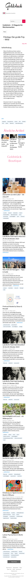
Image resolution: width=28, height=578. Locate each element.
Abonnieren (9, 567)
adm (2, 118)
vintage (20, 326)
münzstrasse (21, 553)
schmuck (22, 216)
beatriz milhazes (6, 512)
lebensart (12, 123)
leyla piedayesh (17, 474)
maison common (6, 436)
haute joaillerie (6, 214)
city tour (5, 288)
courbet (4, 212)
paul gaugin (5, 516)
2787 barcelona (6, 551)
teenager (21, 288)
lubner (16, 553)
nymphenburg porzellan (8, 438)
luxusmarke (5, 216)
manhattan (10, 288)
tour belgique (14, 326)
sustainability (6, 218)
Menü (4, 31)
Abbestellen (15, 567)
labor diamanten (14, 214)
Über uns (9, 569)
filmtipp (23, 121)
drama (16, 121)
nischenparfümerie (15, 555)
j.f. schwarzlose (6, 553)
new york (16, 288)
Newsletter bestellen (10, 13)
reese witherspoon (19, 123)
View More (14, 561)
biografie (4, 121)
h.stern (20, 212)
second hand (14, 324)
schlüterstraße (19, 516)
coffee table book (20, 512)
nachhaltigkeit (12, 216)
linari (14, 434)
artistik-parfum (14, 551)
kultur (7, 123)
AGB (14, 569)
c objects (5, 434)
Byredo (20, 551)
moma (17, 514)
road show (19, 476)
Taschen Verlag (13, 518)
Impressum (18, 569)
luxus (20, 214)
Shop (20, 567)
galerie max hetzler (7, 514)
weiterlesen (7, 210)
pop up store (13, 476)
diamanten (15, 212)
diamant (9, 212)
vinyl (4, 440)
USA (4, 289)
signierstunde (6, 518)
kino (3, 123)
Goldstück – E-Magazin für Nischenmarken (13, 26)
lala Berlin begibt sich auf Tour (13, 458)
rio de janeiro (12, 516)
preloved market (6, 324)
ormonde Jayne (6, 556)
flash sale (5, 363)
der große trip (10, 121)
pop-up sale (16, 363)
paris (18, 216)
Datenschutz (14, 571)
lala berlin (10, 363)
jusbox (10, 434)
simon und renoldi (6, 326)
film (20, 121)
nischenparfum (6, 555)
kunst (13, 514)
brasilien (13, 512)
